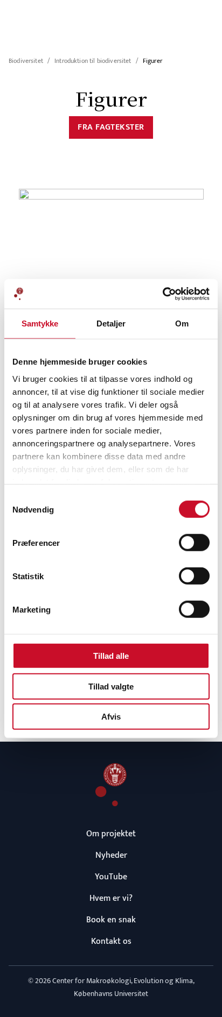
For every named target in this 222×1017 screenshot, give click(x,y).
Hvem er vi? (111, 898)
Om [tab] (182, 323)
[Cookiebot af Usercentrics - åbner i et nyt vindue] (162, 294)
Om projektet (111, 834)
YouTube (111, 877)
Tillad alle (111, 655)
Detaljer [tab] (111, 323)
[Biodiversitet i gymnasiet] (111, 784)
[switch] (194, 542)
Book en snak (111, 920)
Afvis (111, 716)
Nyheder (111, 855)
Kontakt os (111, 941)
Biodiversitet (26, 60)
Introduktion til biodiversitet (92, 60)
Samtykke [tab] (40, 323)
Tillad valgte (111, 686)
